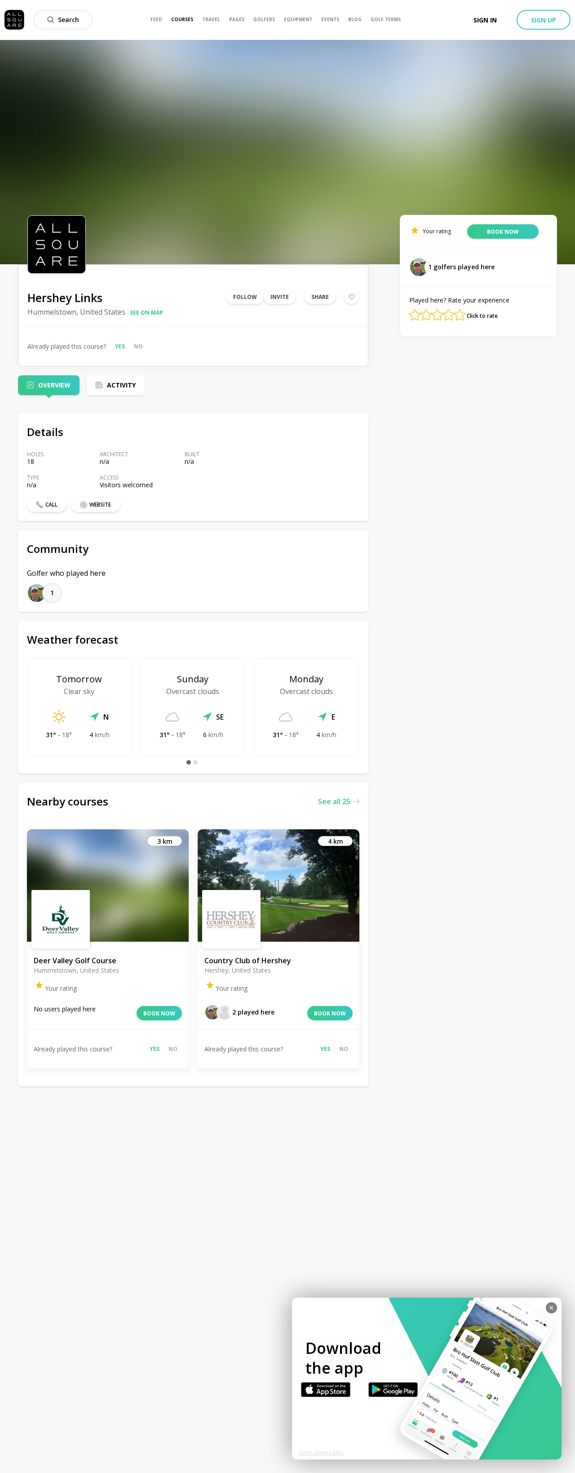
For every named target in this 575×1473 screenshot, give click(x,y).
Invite (279, 297)
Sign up (543, 20)
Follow (245, 297)
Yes (120, 346)
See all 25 (334, 801)
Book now (159, 1013)
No (138, 346)
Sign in (485, 20)
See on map (146, 312)
